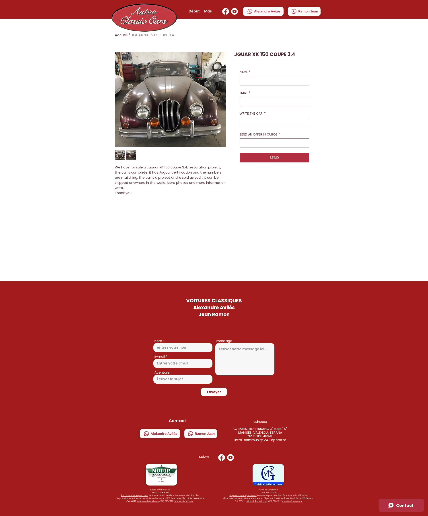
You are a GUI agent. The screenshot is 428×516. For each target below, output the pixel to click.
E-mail (159, 356)
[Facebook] (225, 11)
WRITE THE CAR (253, 113)
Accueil (121, 35)
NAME (245, 72)
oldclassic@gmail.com (148, 501)
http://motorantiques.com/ (134, 495)
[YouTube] (234, 11)
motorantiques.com (183, 501)
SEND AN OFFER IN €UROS (260, 134)
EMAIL (245, 93)
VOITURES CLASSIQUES (214, 300)
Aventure (162, 372)
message (224, 340)
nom (158, 340)
